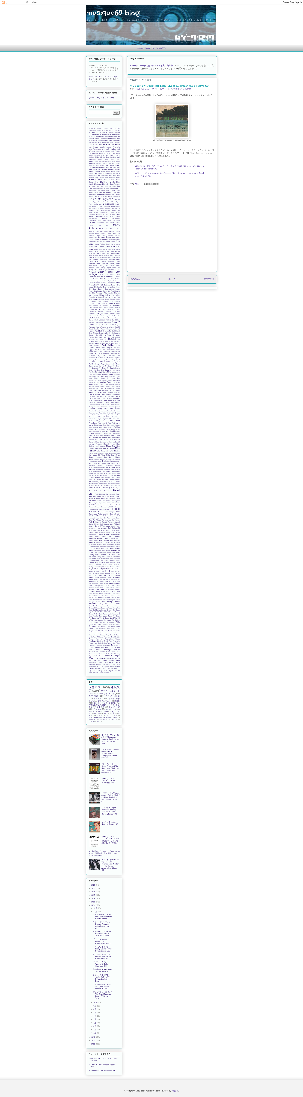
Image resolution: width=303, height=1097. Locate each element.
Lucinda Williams (114, 417)
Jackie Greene (100, 348)
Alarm (107, 140)
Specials (102, 579)
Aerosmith (96, 136)
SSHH (91, 552)
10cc (110, 128)
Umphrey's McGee (111, 650)
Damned (92, 241)
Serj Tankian (100, 563)
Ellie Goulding (101, 283)
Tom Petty (116, 631)
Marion (91, 429)
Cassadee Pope (94, 214)
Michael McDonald (113, 442)
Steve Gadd (110, 588)
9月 (95, 1006)
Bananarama (93, 161)
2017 (93, 895)
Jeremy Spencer (95, 360)
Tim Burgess (101, 626)
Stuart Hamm (109, 604)
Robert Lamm (94, 536)
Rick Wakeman (94, 530)
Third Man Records (101, 624)
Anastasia (116, 147)
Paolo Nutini (93, 484)
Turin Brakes (102, 643)
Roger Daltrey (104, 542)
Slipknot (114, 571)
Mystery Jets (102, 457)
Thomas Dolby (114, 624)
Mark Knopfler (100, 429)
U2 (112, 647)
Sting (95, 598)
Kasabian (97, 390)
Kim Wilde (92, 398)
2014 (93, 905)
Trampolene (109, 639)
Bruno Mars (111, 202)
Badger (100, 159)
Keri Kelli (92, 396)
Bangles (92, 163)
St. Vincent (100, 581)
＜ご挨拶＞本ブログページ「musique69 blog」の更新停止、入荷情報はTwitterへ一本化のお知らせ (104, 853)
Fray (104, 301)
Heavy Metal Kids (96, 331)
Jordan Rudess (106, 382)
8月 (95, 1009)
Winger (108, 664)
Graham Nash (93, 320)
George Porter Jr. (107, 309)
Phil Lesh (116, 499)
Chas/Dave (92, 220)
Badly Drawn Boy (112, 159)
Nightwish (101, 467)
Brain (118, 190)
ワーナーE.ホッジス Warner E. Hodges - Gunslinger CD (102, 964)
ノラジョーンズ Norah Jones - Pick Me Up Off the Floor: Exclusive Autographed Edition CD (110, 797)
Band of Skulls (115, 161)
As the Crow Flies (105, 153)
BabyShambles (111, 157)
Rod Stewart (115, 540)
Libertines (103, 407)
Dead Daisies (93, 255)
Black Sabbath (109, 180)
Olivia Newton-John (107, 477)
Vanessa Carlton (104, 654)
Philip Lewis (106, 501)
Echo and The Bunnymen (102, 277)
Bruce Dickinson (114, 196)
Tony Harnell (110, 635)
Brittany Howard (100, 196)
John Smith (92, 376)
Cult (113, 237)
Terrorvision (103, 616)
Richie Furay (115, 526)
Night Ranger (93, 467)
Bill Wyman (104, 175)
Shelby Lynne (93, 567)
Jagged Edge (93, 350)
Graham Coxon (114, 318)
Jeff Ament (110, 358)
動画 (115, 717)
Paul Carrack (105, 486)
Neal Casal (106, 461)
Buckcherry (98, 204)
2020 (93, 885)
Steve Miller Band (102, 592)
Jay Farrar (101, 356)
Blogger (175, 1091)
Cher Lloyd (116, 220)
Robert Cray (115, 534)
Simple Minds (94, 569)
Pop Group (115, 503)
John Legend (110, 370)
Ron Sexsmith (108, 544)
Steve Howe (99, 590)
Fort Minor (116, 295)
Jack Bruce (115, 343)
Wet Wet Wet (95, 660)
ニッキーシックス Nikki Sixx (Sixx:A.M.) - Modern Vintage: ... (102, 986)
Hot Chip (99, 335)
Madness (92, 421)
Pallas (118, 482)
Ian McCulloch (110, 339)
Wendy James (114, 658)
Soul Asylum (114, 575)
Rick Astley (92, 528)
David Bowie (98, 249)
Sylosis (103, 610)
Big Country (99, 173)
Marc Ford (111, 423)
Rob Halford (115, 532)
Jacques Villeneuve (113, 348)
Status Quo (108, 583)
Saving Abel (101, 557)
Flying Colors (104, 295)
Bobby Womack (106, 188)
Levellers (113, 405)
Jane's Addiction (104, 351)
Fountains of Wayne (96, 297)
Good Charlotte (114, 316)
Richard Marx (108, 524)
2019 (93, 888)
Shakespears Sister (113, 563)
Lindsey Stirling (95, 409)
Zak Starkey (97, 671)
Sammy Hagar (94, 555)
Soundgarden (94, 577)
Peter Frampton (98, 496)
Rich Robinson (143, 89)
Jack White (107, 345)
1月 (95, 1033)
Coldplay (109, 233)
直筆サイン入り (106, 693)
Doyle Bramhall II (109, 270)
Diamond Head (94, 264)
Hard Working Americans (105, 327)
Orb (94, 479)
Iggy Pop (98, 341)
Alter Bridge (93, 147)
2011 (93, 1044)
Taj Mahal (92, 612)
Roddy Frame (94, 542)
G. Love (98, 303)
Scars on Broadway (113, 557)
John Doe (100, 370)
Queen (110, 507)
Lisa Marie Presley (110, 411)
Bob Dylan (96, 186)
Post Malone (93, 505)
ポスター (100, 715)
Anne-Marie (100, 151)
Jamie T (96, 351)
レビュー (114, 719)
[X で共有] (151, 183)
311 (101, 130)
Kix (107, 398)
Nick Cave (97, 465)
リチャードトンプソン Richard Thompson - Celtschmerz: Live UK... (102, 925)
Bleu (118, 182)
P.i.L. (113, 482)
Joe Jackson (93, 368)
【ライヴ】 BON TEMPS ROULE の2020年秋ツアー (108, 781)
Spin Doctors (115, 579)
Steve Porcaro (93, 594)
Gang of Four (114, 303)
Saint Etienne (98, 552)
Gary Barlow (103, 305)
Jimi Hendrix (105, 362)
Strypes (102, 604)
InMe (97, 343)
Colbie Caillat (100, 233)
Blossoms (98, 184)
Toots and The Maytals (112, 637)
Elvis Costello (98, 285)
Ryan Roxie (115, 550)
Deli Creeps (103, 259)
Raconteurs (93, 514)
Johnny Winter (99, 378)
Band (100, 161)
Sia (108, 567)
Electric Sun (93, 283)
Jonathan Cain (94, 382)
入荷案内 (187, 89)
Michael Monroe (95, 444)
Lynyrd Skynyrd (102, 419)
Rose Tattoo (111, 546)
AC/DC (98, 132)
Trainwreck (99, 639)
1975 (114, 128)
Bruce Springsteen (101, 199)
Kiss (103, 398)
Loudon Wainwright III (100, 417)
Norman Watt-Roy (100, 473)
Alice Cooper (115, 140)
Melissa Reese (94, 440)
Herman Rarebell (109, 331)
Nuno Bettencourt (101, 475)
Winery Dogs (100, 664)
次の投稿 (135, 279)
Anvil (112, 151)
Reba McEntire (97, 516)
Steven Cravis (109, 596)
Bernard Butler (114, 169)
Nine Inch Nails (109, 469)
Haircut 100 (110, 325)
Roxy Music (96, 548)
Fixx (112, 291)
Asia (97, 155)
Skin (102, 571)
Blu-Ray (97, 713)
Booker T (116, 188)
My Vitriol (101, 455)
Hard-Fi (117, 327)
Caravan (113, 210)
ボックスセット (103, 719)
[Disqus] (172, 230)
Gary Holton (93, 307)
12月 (95, 908)
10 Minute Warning (95, 128)
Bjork (118, 177)
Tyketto (107, 645)
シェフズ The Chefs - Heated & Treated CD (109, 823)
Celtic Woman (110, 214)
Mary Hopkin (111, 431)
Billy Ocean (99, 177)
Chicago (92, 222)
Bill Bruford (108, 173)
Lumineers (92, 419)
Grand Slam (116, 320)
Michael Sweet (109, 444)
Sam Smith (107, 552)
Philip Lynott (115, 501)
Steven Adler (99, 596)
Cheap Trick (101, 220)
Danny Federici (100, 244)
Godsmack (98, 316)
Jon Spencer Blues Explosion (109, 380)
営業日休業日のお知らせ (98, 705)
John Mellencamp (109, 372)
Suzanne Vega (106, 608)
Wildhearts (109, 662)
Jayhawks (111, 356)
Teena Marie (107, 614)
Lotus (114, 415)
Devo (118, 261)
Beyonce (91, 173)
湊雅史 (117, 701)
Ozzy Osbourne (100, 482)
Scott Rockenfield (103, 558)
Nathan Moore (97, 461)
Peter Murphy (99, 499)
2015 (93, 902)
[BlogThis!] (148, 183)
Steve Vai (111, 594)
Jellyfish (117, 358)
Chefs (109, 220)
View (112, 654)
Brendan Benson (113, 192)
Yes (96, 668)
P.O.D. (109, 482)
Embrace (107, 285)
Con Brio (116, 233)
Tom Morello (99, 631)
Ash (113, 153)
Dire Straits (110, 266)
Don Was (98, 270)
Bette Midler (115, 171)
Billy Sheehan (110, 177)
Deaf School (93, 257)
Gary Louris (103, 307)
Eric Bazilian (98, 287)
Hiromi (117, 331)
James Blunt (110, 350)
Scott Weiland (115, 558)
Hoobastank (116, 333)
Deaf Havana (115, 255)
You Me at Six (112, 668)
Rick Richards (102, 528)
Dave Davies (99, 246)
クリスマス (96, 709)
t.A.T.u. (98, 673)
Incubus (102, 343)
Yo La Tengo (102, 668)
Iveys (108, 343)
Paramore (111, 484)
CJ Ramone (113, 208)
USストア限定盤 (95, 711)
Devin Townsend (108, 261)
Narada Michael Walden (96, 459)
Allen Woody (93, 145)
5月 (95, 1019)
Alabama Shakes (100, 138)
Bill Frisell (116, 173)
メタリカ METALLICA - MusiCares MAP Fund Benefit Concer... (102, 917)
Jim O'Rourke (93, 362)
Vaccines (96, 654)
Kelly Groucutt (115, 392)
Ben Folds (93, 169)
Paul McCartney (104, 488)
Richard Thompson (102, 526)
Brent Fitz (92, 194)
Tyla (113, 645)
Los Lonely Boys (105, 415)
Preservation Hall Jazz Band (109, 505)
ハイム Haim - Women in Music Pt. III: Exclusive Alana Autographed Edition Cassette (110, 753)
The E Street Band (106, 618)
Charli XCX (108, 216)
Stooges (105, 600)
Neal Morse (115, 461)
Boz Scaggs (110, 190)
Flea (93, 293)
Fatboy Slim (93, 291)
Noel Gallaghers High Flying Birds (102, 471)
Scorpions (92, 558)
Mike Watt (109, 451)
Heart (91, 329)
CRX (97, 210)
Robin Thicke (93, 540)
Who (118, 660)
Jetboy (113, 360)
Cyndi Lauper (94, 239)
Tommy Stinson (99, 635)
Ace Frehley (110, 132)
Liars (97, 407)
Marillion (116, 427)
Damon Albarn (110, 241)
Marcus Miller (97, 427)
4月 (95, 1023)
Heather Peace (99, 329)
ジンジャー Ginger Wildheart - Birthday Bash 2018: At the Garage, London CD (109, 811)
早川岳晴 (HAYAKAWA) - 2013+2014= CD (102, 970)
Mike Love (98, 448)
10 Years (105, 128)
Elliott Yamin (111, 283)
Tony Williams (98, 637)
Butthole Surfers (103, 208)
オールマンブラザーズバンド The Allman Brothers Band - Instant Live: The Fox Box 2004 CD (110, 739)
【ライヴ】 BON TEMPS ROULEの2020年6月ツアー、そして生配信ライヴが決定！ (110, 840)
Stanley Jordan (98, 583)
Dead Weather (104, 255)
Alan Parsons (111, 138)
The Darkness (94, 618)
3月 (95, 1026)
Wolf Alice (116, 664)
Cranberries (93, 237)
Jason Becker (115, 351)
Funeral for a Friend (113, 301)
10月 (95, 1002)
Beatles (95, 167)
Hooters (91, 335)
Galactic (104, 303)
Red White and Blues (112, 518)
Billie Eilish (112, 175)
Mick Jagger (100, 446)
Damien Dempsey (113, 239)
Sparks (96, 579)
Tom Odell (108, 631)
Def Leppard (93, 259)
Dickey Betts (115, 264)
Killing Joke (115, 396)
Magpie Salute (101, 421)
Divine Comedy (100, 267)
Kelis (108, 392)
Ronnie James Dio (100, 546)
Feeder (100, 291)
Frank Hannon (98, 299)
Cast (102, 214)
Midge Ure (110, 446)
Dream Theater (105, 272)
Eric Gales (93, 289)
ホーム (172, 279)
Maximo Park (107, 437)
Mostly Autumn (94, 453)
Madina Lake (114, 419)
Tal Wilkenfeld (102, 612)
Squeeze (92, 581)
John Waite (100, 376)
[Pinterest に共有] (157, 183)
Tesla (110, 616)
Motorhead (112, 453)
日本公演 (100, 707)
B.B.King (102, 157)
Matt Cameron (94, 435)
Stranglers (111, 600)
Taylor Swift (98, 614)
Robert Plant (107, 536)
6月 (95, 1016)
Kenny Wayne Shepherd (110, 394)
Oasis (111, 475)
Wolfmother (92, 666)
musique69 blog (113, 12)
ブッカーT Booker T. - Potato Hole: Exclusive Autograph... (102, 941)
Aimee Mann (104, 136)
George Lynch (94, 309)
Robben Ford (93, 534)
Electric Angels (94, 281)
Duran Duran (103, 274)
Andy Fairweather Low (97, 149)
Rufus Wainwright (95, 550)
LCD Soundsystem (95, 401)
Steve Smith (103, 594)
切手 (98, 721)
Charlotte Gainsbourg (110, 218)
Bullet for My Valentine (101, 206)
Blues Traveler (115, 184)
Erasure (113, 285)
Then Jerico (93, 622)
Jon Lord (111, 378)
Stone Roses (115, 598)
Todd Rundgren (100, 629)
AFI (103, 132)
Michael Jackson (100, 442)
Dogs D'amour (111, 267)
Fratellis (99, 301)
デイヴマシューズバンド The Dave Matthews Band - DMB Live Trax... (102, 995)
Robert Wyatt (102, 538)
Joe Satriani (111, 368)
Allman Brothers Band (109, 144)
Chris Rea (103, 225)
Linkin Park (108, 409)
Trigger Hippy (93, 643)
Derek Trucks (95, 261)
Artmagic (95, 153)
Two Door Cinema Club (96, 645)
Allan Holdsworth (103, 142)
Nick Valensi (115, 465)
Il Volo (111, 341)
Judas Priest (98, 384)
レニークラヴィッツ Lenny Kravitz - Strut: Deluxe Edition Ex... (102, 949)
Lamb (105, 401)
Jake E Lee (102, 350)
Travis (106, 641)
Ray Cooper (111, 514)
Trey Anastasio (114, 641)
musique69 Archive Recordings (100, 717)
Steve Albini (109, 586)
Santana (103, 555)
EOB (90, 277)
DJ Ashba (103, 239)
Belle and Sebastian (105, 167)
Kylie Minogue (114, 398)
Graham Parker (105, 320)
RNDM (117, 512)
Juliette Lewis (109, 386)
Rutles (108, 550)
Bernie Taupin (105, 171)
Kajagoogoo (110, 388)
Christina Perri (115, 229)
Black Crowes (95, 179)
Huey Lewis (98, 337)
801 (90, 132)
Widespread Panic (96, 662)
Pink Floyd (93, 503)
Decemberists (103, 257)
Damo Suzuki (99, 241)
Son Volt (103, 575)
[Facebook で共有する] (154, 183)
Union (108, 652)
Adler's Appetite (105, 134)
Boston (103, 190)
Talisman (111, 612)
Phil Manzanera (95, 501)
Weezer (106, 658)
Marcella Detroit (108, 425)
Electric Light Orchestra (111, 281)
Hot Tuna (107, 335)
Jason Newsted (103, 354)
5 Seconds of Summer (112, 130)
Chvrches (92, 231)
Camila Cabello (105, 210)
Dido (90, 266)
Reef (90, 520)
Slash (107, 571)
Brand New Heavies (97, 192)
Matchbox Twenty (101, 433)
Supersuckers (101, 606)
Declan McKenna (114, 257)
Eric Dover (116, 287)
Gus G (98, 325)
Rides (108, 532)
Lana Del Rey (114, 401)
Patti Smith (95, 486)
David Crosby (99, 251)
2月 (95, 1029)
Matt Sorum (115, 435)
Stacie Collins (110, 581)
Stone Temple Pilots (95, 600)
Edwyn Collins (115, 279)
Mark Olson (111, 429)
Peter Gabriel (110, 496)
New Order (111, 463)
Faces (118, 289)
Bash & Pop (100, 165)
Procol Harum (100, 507)
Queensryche (104, 509)
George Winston (104, 311)
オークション (112, 715)
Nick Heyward (106, 465)
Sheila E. (116, 565)
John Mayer (98, 372)
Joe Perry (102, 368)
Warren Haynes (96, 658)
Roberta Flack (115, 538)
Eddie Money (93, 279)
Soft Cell (92, 575)
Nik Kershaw (111, 467)
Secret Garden (109, 561)
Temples (95, 616)
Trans (118, 639)
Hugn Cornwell (108, 337)
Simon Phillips (115, 567)
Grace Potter (103, 318)
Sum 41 (92, 606)
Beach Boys (109, 165)
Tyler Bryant (105, 647)
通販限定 (177, 89)
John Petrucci (103, 374)
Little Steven (115, 413)
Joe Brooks (108, 366)
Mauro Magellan (95, 437)
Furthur (91, 303)
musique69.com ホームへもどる (151, 48)
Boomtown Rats (94, 190)
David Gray (109, 251)
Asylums (102, 155)
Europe (101, 289)
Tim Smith (111, 626)
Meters (111, 440)
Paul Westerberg (106, 491)
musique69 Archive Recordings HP (102, 1070)
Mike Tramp (101, 451)
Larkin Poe (92, 403)
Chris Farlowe (110, 222)
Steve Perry (115, 592)
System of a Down (113, 610)
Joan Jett (110, 364)
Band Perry (106, 161)
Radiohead (102, 514)
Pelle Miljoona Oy (101, 494)
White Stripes (108, 660)
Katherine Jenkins (108, 390)
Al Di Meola (113, 136)
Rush (103, 550)
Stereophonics (98, 586)
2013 (93, 1037)
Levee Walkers (103, 405)
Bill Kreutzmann (94, 175)
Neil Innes (93, 463)
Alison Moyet (93, 142)
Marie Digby (108, 427)
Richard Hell (98, 524)
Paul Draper (115, 486)
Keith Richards (100, 392)
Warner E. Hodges (112, 656)
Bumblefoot (115, 206)
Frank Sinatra (110, 299)
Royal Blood (115, 548)
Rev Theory (97, 520)
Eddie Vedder (104, 279)
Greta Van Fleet (105, 322)
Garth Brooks (93, 305)
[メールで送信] (145, 183)
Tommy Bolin (93, 633)
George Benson (114, 307)
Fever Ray (106, 291)
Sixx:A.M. (92, 571)
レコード (95, 703)
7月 (95, 1012)
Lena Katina (115, 403)
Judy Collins (109, 384)
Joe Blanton (99, 366)
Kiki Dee (107, 396)
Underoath (92, 652)
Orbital (98, 479)
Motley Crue (103, 453)
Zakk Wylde (108, 671)
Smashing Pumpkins (112, 573)
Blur (90, 186)
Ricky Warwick (99, 532)
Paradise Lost (102, 484)
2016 (93, 898)
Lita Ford (99, 413)
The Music (107, 620)
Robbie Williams (104, 534)
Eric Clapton (107, 287)
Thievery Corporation (107, 622)
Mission (117, 451)
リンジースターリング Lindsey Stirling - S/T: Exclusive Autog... (102, 956)
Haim (103, 325)
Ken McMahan (94, 394)
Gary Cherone (114, 305)
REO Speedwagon (108, 512)
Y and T (100, 666)
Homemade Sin (105, 333)
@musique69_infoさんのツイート (102, 98)
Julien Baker (99, 386)
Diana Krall (105, 264)
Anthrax (107, 151)
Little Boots (106, 413)
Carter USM (115, 212)
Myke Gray (110, 455)
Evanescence (109, 289)
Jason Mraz (93, 354)
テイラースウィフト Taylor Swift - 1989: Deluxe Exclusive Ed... (101, 978)
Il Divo (105, 341)
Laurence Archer (103, 403)
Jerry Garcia (106, 360)
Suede (117, 604)
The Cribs (116, 616)
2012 (93, 1040)
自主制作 (94, 696)
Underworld (100, 652)
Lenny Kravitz (93, 405)
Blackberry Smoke (107, 182)
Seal (90, 561)
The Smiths (116, 620)
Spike (108, 579)
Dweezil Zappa (114, 274)
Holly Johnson (93, 333)
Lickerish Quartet (114, 407)
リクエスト (98, 699)
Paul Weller (93, 491)
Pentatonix (112, 494)
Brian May (111, 194)
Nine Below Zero (97, 469)
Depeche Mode (114, 259)
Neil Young (102, 463)
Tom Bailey (111, 629)
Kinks (99, 398)
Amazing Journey (106, 147)
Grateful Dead (93, 322)
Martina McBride (99, 431)
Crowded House (104, 237)
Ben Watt (116, 167)
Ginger (100, 313)
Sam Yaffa (116, 552)
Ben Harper (102, 169)
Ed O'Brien (116, 277)
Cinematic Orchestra (103, 231)
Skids (98, 571)
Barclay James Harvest (105, 163)
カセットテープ (110, 709)
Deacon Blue (100, 253)
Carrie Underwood (101, 212)
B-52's (97, 157)
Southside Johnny (106, 577)
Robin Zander (104, 540)
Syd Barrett (97, 610)
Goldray (105, 316)
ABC (93, 132)
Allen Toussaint (115, 142)
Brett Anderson (101, 194)
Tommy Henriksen (106, 633)
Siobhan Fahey (115, 569)
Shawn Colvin (107, 565)
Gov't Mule (93, 318)
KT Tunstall (101, 388)
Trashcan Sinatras (96, 641)
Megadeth (116, 437)
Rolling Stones (96, 544)
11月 (95, 912)
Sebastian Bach (97, 561)
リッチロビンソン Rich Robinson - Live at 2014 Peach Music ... (102, 934)
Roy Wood (105, 548)
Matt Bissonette (114, 433)
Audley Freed (111, 155)
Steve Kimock (110, 590)
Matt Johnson (105, 435)
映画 (112, 713)
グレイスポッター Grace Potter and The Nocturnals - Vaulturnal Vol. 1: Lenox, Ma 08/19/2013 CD (110, 768)
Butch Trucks (93, 208)
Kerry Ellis (99, 396)
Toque (91, 639)
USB (106, 711)
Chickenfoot (100, 222)
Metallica (104, 439)
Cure (118, 237)
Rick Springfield (114, 528)
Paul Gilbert (93, 488)
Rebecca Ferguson (109, 516)
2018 (93, 892)
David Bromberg (109, 249)
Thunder (92, 626)
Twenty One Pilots (113, 643)
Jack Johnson (94, 345)
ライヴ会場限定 (110, 703)
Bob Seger (112, 186)
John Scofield (114, 374)
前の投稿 (209, 279)
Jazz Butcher (100, 358)
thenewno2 (105, 673)
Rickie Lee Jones (108, 530)
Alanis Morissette (99, 140)
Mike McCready (109, 448)
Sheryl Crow (102, 567)
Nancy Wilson (114, 457)
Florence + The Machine (104, 293)
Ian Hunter (100, 339)
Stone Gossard (104, 598)
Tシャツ (91, 721)
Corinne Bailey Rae (97, 235)
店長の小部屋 (112, 696)
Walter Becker (99, 656)
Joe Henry (116, 366)
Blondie (91, 184)
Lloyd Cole (93, 415)
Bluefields (105, 184)
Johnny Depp (109, 376)
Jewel (118, 360)
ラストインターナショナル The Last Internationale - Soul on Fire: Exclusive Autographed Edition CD (110, 865)
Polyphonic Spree (104, 503)
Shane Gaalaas (95, 565)
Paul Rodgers (115, 488)
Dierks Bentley (98, 266)
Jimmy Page (100, 364)
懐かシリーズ (114, 707)
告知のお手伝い (104, 701)
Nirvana (117, 469)
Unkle (113, 652)
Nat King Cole (109, 459)
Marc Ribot (98, 425)
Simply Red (104, 569)
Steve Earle (99, 588)
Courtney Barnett (113, 235)
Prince (91, 507)
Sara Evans (111, 555)
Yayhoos (106, 666)
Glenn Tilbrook (109, 313)
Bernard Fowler (94, 171)
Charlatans (99, 216)
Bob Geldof (104, 186)
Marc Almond (102, 423)
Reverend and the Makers (111, 520)
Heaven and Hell (113, 329)
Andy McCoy (111, 149)
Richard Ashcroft (107, 522)
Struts (97, 604)
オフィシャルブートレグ (161, 89)
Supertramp (110, 606)
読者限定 (92, 719)
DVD (105, 713)
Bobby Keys (97, 188)
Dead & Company (113, 253)
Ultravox (97, 650)
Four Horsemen (109, 297)
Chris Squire (106, 229)
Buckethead (108, 204)
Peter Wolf (108, 499)
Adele (97, 134)
